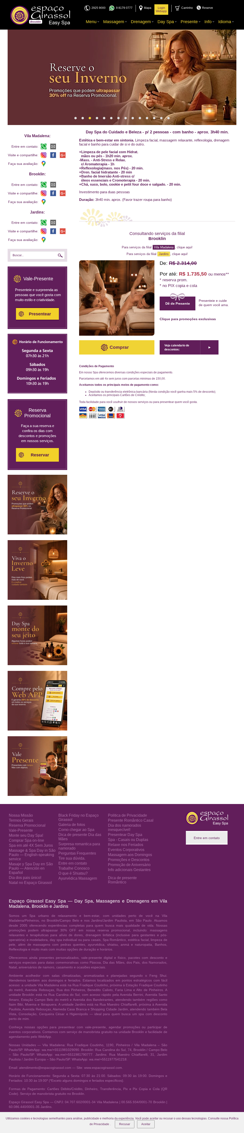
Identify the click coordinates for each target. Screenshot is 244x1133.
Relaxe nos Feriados (125, 845)
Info (208, 21)
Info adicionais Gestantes (129, 870)
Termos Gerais (21, 820)
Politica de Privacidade (127, 815)
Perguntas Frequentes (77, 853)
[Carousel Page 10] (140, 118)
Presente (189, 21)
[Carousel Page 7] (118, 118)
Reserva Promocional (27, 825)
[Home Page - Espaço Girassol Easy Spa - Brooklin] (40, 15)
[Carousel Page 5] (104, 118)
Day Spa (166, 21)
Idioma (224, 21)
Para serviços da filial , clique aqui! (157, 247)
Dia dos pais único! (25, 878)
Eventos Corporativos (126, 850)
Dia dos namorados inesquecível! (124, 827)
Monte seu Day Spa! (26, 835)
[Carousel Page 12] (154, 118)
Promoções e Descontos (128, 860)
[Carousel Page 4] (97, 118)
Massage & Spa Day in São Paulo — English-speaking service (32, 854)
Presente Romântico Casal (130, 820)
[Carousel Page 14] (168, 118)
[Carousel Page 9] (133, 118)
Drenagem (141, 21)
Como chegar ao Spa (76, 830)
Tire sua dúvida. (71, 858)
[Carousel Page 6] (111, 118)
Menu (91, 21)
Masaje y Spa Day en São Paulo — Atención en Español (31, 868)
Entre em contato (72, 863)
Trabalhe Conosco (74, 868)
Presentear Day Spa (125, 835)
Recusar (124, 1124)
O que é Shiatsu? (73, 873)
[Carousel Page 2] (82, 118)
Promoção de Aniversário (129, 865)
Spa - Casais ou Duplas (128, 840)
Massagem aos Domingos (130, 855)
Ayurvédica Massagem (77, 878)
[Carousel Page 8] (125, 118)
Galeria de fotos (71, 825)
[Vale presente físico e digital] (37, 795)
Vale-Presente (21, 830)
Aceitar (145, 1124)
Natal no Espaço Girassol (30, 883)
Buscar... (18, 255)
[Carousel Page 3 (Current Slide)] (90, 118)
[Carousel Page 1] (75, 118)
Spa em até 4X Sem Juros (31, 845)
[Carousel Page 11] (147, 118)
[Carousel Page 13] (161, 118)
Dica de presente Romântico (122, 880)
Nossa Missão (21, 815)
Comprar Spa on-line (26, 840)
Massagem (113, 21)
